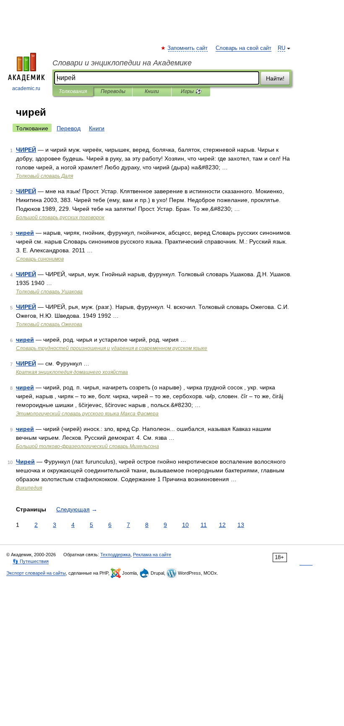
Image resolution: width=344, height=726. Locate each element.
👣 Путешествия (31, 561)
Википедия (29, 488)
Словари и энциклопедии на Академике (122, 63)
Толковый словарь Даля (44, 176)
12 (222, 524)
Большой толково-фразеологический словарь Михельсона (87, 446)
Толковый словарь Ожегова (49, 324)
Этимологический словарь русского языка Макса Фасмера (87, 414)
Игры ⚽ (191, 91)
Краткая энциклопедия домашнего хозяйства (72, 372)
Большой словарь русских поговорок (60, 217)
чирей (25, 232)
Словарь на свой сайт (243, 48)
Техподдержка (115, 554)
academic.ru (26, 88)
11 (204, 524)
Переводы (113, 91)
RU (281, 48)
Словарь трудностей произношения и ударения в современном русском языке (111, 348)
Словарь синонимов (40, 259)
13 (240, 524)
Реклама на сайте (152, 554)
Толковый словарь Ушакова (49, 292)
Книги (152, 91)
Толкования (73, 91)
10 (185, 524)
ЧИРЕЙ (26, 149)
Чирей (25, 461)
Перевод (69, 128)
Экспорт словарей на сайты (36, 573)
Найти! (275, 78)
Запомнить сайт (188, 48)
